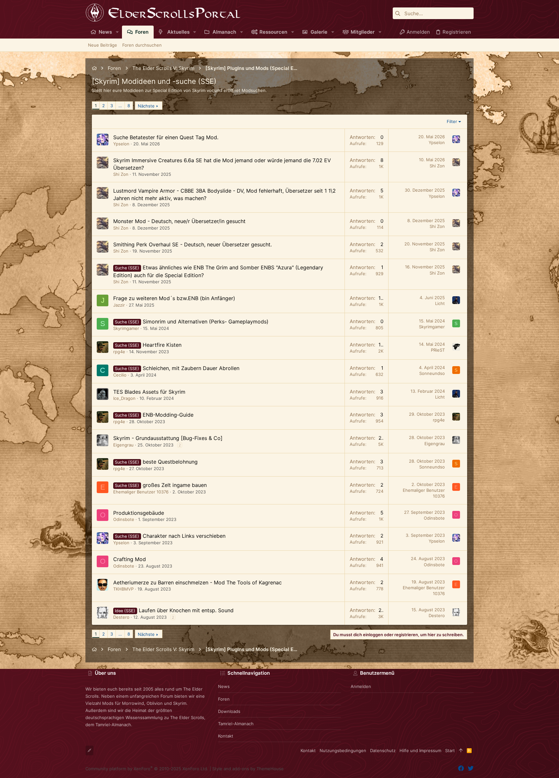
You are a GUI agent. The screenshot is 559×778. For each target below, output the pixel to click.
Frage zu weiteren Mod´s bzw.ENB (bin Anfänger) (174, 298)
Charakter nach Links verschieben (184, 536)
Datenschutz (383, 750)
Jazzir (119, 305)
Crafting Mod (129, 559)
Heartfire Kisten (162, 345)
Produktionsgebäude (138, 513)
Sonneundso (432, 373)
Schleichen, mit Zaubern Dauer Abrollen (191, 368)
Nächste (146, 105)
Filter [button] (452, 121)
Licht (440, 303)
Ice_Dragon (124, 398)
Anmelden (361, 686)
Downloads (229, 711)
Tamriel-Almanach (236, 723)
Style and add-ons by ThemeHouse (248, 768)
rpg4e (119, 351)
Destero (121, 617)
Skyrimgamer (126, 328)
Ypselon (121, 143)
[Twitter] (471, 768)
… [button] (120, 105)
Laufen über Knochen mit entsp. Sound (186, 610)
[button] (117, 31)
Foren (224, 699)
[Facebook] (461, 768)
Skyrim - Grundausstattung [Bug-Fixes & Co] (168, 438)
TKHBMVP (123, 589)
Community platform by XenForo (146, 768)
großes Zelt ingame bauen (175, 485)
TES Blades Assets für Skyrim (149, 392)
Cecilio (119, 375)
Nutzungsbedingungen (343, 750)
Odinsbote (123, 519)
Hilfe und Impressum (420, 750)
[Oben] (461, 750)
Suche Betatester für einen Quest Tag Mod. (165, 137)
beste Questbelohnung (170, 461)
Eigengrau (123, 444)
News (224, 686)
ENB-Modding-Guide (168, 415)
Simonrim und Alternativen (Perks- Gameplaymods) (206, 321)
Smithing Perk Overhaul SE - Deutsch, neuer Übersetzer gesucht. (192, 244)
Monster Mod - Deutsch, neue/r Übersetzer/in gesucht (179, 221)
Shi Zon (120, 174)
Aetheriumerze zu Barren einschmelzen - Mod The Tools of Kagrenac (197, 582)
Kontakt (225, 736)
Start (450, 750)
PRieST (438, 350)
